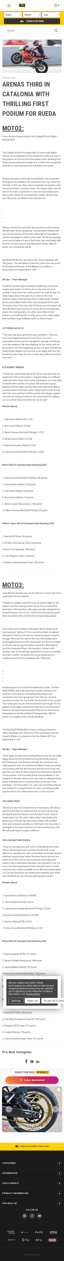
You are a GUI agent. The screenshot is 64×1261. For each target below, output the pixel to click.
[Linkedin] (37, 1061)
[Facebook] (26, 1061)
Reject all (32, 1000)
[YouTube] (39, 1216)
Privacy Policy (33, 993)
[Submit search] (56, 30)
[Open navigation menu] (8, 5)
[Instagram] (32, 1216)
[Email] (32, 1061)
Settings (16, 1000)
